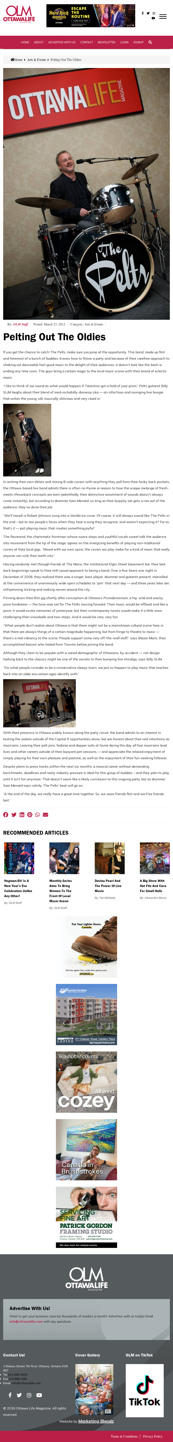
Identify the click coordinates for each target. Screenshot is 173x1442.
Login (124, 42)
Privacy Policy (152, 1436)
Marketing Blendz (96, 1421)
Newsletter (106, 42)
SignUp (138, 42)
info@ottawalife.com (26, 1322)
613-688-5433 (17, 1375)
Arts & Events (36, 59)
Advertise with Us (62, 42)
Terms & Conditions (124, 1436)
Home (25, 42)
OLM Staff (20, 324)
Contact (86, 42)
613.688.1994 (18, 1379)
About (38, 42)
